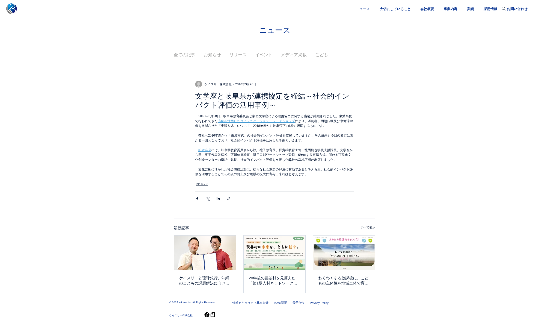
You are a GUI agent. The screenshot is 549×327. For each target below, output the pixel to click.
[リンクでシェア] (229, 199)
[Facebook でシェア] (197, 199)
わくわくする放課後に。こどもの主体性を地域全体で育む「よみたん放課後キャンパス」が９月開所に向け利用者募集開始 (343, 281)
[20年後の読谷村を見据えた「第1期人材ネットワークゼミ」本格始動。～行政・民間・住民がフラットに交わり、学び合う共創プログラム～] (275, 253)
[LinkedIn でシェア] (218, 199)
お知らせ (212, 54)
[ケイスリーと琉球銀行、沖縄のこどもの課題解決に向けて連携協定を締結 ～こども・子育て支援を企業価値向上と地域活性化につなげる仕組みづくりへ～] (205, 253)
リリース (238, 54)
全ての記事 (184, 54)
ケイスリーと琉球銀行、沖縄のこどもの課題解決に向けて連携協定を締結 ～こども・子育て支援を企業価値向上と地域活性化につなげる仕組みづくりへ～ (204, 281)
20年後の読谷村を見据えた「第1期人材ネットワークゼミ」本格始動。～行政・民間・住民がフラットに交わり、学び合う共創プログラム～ (274, 281)
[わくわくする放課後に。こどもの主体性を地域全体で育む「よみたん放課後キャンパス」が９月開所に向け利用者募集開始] (344, 253)
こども (321, 54)
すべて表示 (367, 227)
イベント (263, 54)
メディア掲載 (294, 54)
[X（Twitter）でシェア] (208, 199)
